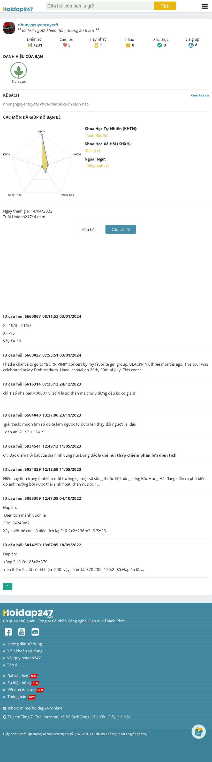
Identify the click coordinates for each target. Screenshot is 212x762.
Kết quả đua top (25, 689)
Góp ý (11, 664)
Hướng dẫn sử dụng (24, 643)
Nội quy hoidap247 (23, 657)
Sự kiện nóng (22, 682)
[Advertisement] (106, 273)
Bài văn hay (21, 675)
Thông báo (21, 696)
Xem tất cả (200, 95)
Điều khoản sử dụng (24, 650)
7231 (37, 45)
